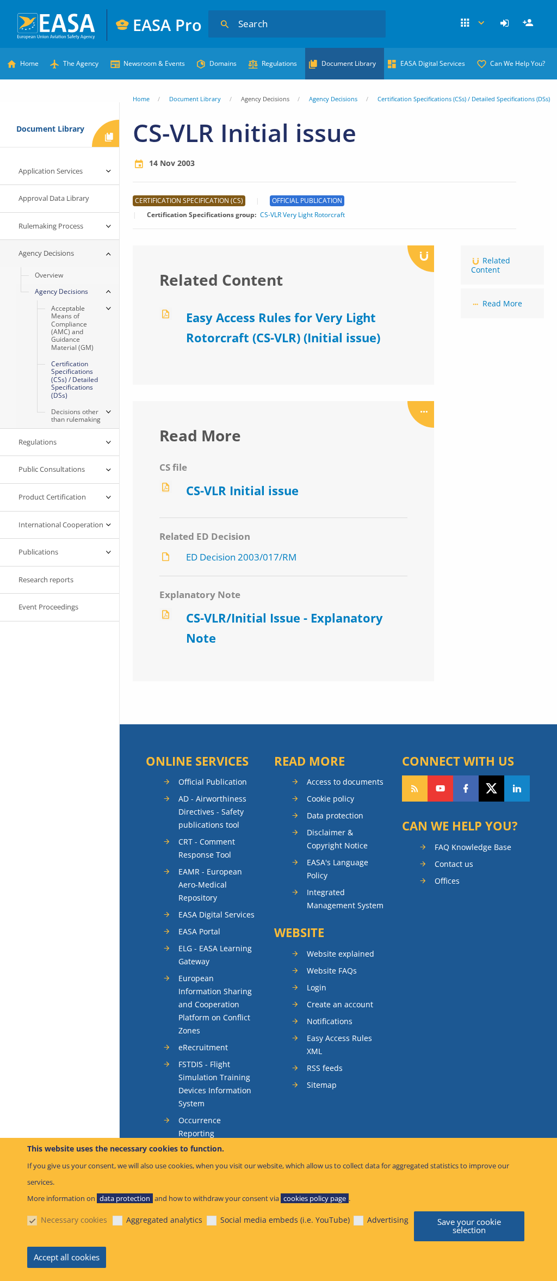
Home (29, 63)
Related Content (490, 265)
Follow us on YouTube (440, 788)
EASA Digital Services (432, 63)
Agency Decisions (333, 99)
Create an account (340, 1004)
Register (529, 23)
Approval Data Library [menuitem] (53, 198)
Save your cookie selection (469, 1225)
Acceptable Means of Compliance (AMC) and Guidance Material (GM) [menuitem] (72, 328)
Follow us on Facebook (466, 788)
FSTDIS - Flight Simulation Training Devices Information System (214, 1083)
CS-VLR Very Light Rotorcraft (302, 215)
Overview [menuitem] (49, 275)
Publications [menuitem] (38, 552)
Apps (473, 23)
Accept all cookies (67, 1257)
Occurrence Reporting (199, 1126)
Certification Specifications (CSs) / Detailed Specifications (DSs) (463, 99)
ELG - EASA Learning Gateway (215, 954)
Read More (502, 303)
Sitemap (322, 1085)
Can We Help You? (517, 63)
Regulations (279, 63)
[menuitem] (506, 23)
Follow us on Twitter (491, 788)
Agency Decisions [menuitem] (46, 253)
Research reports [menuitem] (45, 579)
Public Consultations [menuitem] (51, 469)
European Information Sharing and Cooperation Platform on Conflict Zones (215, 1004)
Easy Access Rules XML (339, 1044)
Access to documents (345, 782)
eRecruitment (203, 1047)
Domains (223, 63)
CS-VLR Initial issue (242, 490)
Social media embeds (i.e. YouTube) (285, 1220)
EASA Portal (199, 931)
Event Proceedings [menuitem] (48, 607)
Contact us (454, 864)
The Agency (80, 63)
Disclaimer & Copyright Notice (337, 839)
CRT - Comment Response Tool (206, 848)
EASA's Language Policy (337, 868)
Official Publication (212, 782)
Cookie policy (330, 798)
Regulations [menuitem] (37, 442)
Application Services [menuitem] (50, 171)
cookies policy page (314, 1198)
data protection (125, 1198)
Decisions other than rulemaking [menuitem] (76, 415)
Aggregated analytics (164, 1220)
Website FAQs (332, 970)
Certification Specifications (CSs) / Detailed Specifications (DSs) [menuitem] (74, 379)
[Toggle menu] (108, 171)
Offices (447, 881)
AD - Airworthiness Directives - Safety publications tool (212, 811)
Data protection (335, 815)
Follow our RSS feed (415, 788)
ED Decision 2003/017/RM (241, 557)
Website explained (340, 954)
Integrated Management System (345, 898)
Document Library (348, 63)
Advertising (388, 1220)
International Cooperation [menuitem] (60, 524)
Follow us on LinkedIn (517, 788)
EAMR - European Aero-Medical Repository (210, 884)
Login (506, 23)
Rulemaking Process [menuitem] (50, 226)
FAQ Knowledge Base (473, 847)
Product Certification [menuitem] (52, 497)
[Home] (56, 25)
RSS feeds (325, 1068)
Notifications (329, 1021)
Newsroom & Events (154, 63)
